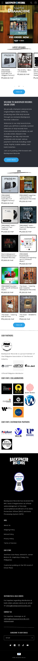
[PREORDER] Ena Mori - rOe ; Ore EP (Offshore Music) (9, 288)
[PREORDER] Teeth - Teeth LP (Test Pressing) (8, 227)
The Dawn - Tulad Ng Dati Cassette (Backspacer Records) (28, 288)
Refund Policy (9, 534)
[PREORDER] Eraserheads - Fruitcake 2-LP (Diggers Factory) (7, 72)
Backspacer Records (21, 657)
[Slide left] (15, 86)
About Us (7, 525)
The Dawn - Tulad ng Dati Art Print (9, 315)
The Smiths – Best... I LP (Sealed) (25, 71)
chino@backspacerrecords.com (18, 606)
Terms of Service (10, 543)
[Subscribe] (32, 638)
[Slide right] (23, 86)
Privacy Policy (9, 539)
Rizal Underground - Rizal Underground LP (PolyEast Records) (9, 256)
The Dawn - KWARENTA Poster (28, 315)
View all (19, 92)
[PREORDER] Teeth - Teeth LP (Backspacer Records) (28, 227)
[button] (2, 3)
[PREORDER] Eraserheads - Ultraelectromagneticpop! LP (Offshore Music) (28, 257)
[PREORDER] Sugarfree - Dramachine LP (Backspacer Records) (28, 197)
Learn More (11, 160)
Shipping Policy (9, 530)
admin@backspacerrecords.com (16, 619)
